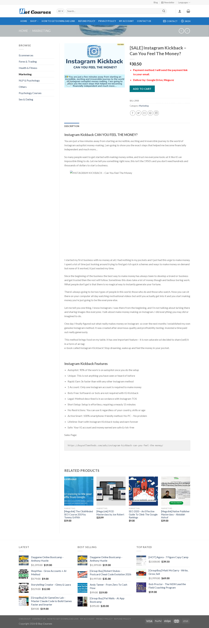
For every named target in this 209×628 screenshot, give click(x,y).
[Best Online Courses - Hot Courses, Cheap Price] (35, 11)
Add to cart (142, 88)
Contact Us (144, 21)
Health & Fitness (28, 67)
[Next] (190, 502)
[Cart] (188, 11)
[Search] (164, 11)
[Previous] (64, 502)
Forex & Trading (28, 61)
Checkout (25, 619)
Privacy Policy (107, 21)
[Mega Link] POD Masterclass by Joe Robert (110, 513)
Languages (183, 2)
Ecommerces (26, 55)
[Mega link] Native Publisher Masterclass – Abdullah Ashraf (175, 514)
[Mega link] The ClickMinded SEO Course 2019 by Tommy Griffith (78, 514)
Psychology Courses (30, 92)
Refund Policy (86, 21)
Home (23, 21)
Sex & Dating (26, 99)
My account (126, 21)
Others (23, 86)
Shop (33, 21)
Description (71, 126)
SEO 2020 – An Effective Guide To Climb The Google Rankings (143, 514)
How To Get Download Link (58, 21)
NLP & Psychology (29, 80)
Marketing (41, 31)
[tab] (71, 126)
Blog (156, 2)
